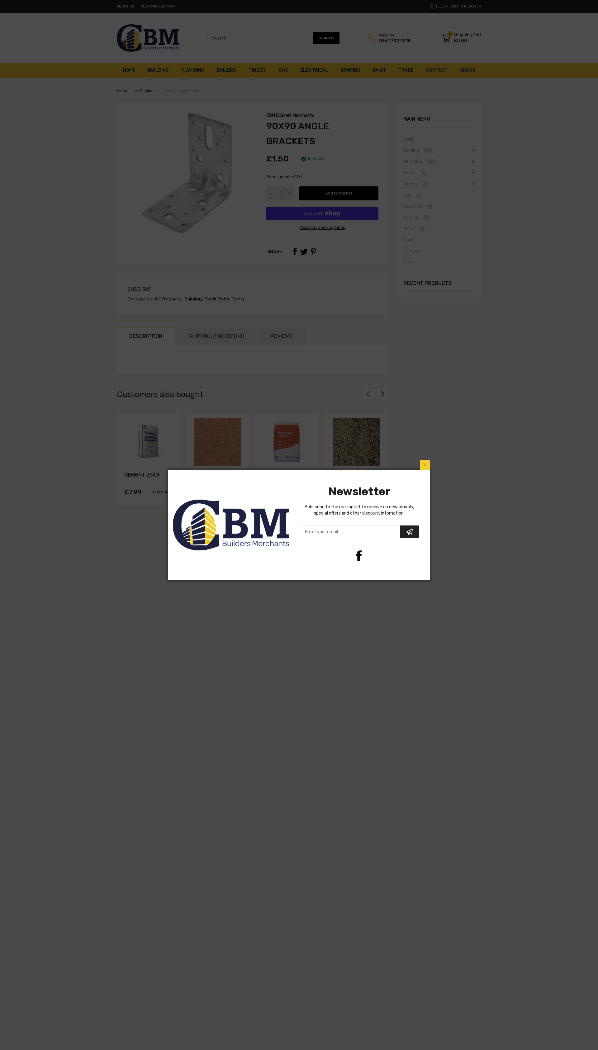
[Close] (425, 465)
